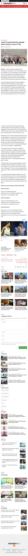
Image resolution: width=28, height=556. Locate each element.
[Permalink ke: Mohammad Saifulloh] (2, 47)
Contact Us (23, 549)
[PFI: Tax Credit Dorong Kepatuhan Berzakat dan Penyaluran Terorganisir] (4, 416)
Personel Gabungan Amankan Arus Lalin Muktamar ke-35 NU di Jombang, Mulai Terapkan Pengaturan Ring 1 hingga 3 (17, 358)
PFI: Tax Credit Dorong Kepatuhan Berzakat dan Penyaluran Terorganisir (16, 416)
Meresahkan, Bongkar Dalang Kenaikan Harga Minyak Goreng (17, 422)
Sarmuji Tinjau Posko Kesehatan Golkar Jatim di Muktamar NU (17, 370)
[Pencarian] (26, 3)
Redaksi (4, 549)
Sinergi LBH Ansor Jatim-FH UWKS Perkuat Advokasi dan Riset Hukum (7, 282)
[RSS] (14, 546)
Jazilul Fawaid (9, 255)
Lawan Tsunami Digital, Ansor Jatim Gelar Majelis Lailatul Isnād (6, 500)
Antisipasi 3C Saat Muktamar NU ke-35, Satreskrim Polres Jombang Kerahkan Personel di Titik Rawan (16, 381)
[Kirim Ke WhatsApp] (26, 267)
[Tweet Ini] (18, 267)
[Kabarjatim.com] (9, 3)
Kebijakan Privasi (16, 549)
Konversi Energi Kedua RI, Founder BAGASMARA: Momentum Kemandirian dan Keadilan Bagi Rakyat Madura (17, 428)
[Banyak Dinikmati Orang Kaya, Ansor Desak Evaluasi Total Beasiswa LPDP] (21, 276)
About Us (8, 550)
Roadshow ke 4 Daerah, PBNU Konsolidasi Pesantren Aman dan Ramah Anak (7, 487)
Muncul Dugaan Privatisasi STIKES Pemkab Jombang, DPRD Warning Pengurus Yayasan (20, 295)
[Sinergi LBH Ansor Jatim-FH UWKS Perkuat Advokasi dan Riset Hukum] (7, 276)
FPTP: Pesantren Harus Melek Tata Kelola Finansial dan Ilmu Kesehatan (20, 487)
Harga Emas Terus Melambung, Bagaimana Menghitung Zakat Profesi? (21, 500)
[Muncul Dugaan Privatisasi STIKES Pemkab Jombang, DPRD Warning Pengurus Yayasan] (21, 289)
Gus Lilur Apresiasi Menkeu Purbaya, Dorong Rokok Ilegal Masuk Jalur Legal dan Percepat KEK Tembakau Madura (17, 433)
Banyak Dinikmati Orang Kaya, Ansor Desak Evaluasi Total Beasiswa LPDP (21, 282)
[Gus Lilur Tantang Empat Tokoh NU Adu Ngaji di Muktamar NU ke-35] (4, 364)
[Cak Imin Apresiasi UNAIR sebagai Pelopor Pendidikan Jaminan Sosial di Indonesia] (21, 302)
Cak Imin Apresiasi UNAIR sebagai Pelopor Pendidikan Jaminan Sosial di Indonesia (21, 308)
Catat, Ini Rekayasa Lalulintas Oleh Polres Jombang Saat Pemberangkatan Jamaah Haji (21, 261)
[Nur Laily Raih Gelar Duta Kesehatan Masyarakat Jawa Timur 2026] (7, 289)
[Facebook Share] (16, 267)
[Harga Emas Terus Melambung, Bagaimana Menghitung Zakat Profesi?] (21, 494)
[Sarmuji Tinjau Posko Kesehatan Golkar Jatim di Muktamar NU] (4, 370)
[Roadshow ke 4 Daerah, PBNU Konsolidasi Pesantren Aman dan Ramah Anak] (7, 481)
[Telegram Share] (23, 267)
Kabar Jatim (4, 400)
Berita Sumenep (5, 393)
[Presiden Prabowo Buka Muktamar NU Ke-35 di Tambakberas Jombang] (4, 376)
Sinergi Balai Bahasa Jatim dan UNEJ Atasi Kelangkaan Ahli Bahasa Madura (7, 308)
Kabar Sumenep (5, 390)
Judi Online (4, 406)
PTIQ (15, 255)
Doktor (3, 255)
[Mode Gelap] (24, 3)
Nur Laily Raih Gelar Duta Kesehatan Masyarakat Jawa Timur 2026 (6, 295)
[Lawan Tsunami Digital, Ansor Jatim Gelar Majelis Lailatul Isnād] (7, 494)
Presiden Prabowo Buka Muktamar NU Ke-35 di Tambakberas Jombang (17, 375)
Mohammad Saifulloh (7, 46)
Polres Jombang (5, 396)
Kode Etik (14, 550)
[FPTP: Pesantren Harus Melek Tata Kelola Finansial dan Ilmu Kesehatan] (21, 481)
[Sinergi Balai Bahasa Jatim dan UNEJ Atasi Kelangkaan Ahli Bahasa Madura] (7, 302)
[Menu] (2, 3)
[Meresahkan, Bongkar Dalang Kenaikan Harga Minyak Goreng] (4, 422)
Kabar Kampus (4, 40)
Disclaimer (19, 550)
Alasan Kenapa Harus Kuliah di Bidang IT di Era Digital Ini (7, 259)
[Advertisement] (14, 22)
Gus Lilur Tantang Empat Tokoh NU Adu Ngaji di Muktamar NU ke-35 (17, 364)
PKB (3, 403)
